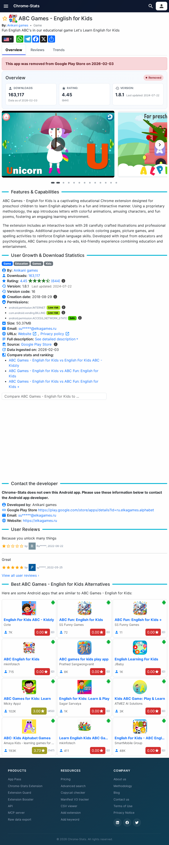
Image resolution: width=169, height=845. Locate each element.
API (10, 806)
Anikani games (17, 25)
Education (21, 263)
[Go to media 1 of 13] (52, 182)
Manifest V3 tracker (75, 799)
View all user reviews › (20, 575)
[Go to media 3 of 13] (63, 182)
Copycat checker (73, 792)
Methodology (123, 786)
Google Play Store (36, 344)
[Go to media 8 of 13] (89, 182)
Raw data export (19, 819)
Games (36, 263)
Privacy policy (52, 334)
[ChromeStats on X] (137, 822)
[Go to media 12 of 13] (111, 182)
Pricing (65, 779)
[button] (6, 6)
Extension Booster (20, 799)
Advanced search (73, 786)
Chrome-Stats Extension (25, 786)
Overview (14, 50)
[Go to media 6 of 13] (79, 182)
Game (37, 25)
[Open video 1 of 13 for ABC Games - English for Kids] (58, 144)
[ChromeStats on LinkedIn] (117, 822)
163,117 (34, 275)
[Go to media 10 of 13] (100, 182)
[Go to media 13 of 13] (116, 182)
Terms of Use (123, 806)
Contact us (121, 799)
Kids (48, 263)
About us (120, 779)
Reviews (37, 50)
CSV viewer (69, 806)
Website (25, 334)
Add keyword (70, 819)
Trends (59, 50)
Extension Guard (19, 792)
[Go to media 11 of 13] (105, 182)
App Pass (14, 779)
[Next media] (160, 145)
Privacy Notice (124, 812)
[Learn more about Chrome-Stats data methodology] (55, 344)
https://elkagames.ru (40, 520)
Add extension (71, 812)
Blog (117, 792)
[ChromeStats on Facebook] (127, 822)
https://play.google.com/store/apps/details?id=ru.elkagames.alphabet (96, 510)
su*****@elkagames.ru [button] (37, 328)
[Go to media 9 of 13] (95, 182)
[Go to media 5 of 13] (74, 182)
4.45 (40, 281)
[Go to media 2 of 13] (58, 182)
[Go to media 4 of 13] (68, 182)
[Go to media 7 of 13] (84, 182)
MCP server (16, 812)
